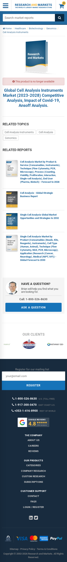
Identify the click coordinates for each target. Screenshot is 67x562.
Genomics (11, 137)
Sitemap (14, 549)
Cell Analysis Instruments (19, 132)
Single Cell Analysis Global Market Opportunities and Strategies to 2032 (39, 216)
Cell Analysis (46, 132)
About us (34, 440)
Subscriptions (33, 482)
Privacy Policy (27, 549)
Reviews (33, 451)
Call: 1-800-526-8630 (33, 299)
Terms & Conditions (47, 549)
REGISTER (33, 385)
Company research (33, 471)
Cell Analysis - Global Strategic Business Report (36, 194)
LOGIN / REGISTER (33, 507)
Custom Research (33, 476)
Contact (33, 496)
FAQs (34, 501)
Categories (33, 465)
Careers (33, 445)
